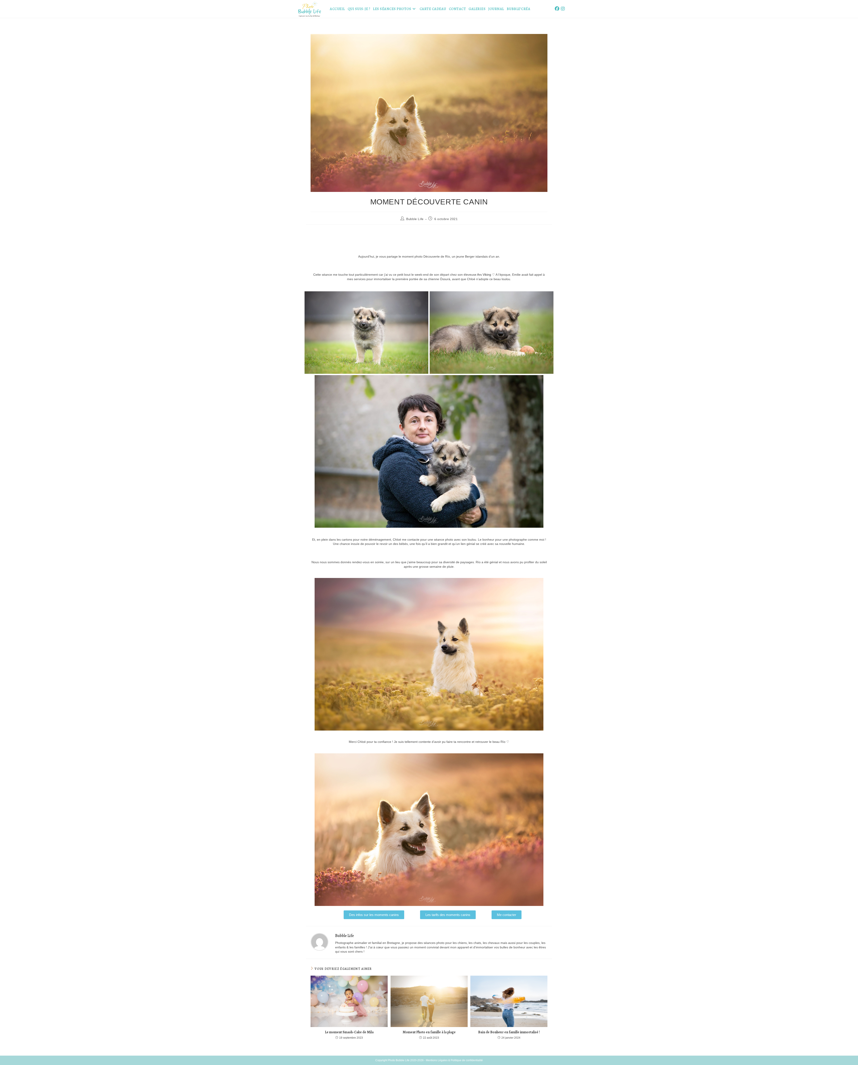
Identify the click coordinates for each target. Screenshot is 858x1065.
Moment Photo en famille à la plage (429, 1032)
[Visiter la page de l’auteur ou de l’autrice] (319, 941)
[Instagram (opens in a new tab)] (563, 8)
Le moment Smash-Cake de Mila (349, 1032)
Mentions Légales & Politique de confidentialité (454, 1060)
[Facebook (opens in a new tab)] (557, 8)
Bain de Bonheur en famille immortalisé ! (509, 1032)
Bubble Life (415, 219)
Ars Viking (484, 274)
